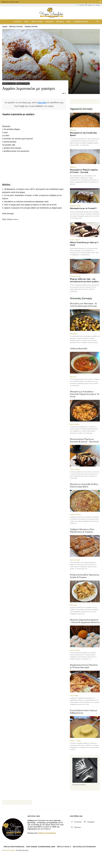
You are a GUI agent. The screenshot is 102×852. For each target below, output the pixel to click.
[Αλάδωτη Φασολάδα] (85, 363)
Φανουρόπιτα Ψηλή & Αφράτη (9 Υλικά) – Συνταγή (84, 171)
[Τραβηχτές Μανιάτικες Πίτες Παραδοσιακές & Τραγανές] (85, 546)
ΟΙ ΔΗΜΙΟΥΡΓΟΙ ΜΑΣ (81, 21)
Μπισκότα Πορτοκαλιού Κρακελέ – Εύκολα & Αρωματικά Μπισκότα (85, 621)
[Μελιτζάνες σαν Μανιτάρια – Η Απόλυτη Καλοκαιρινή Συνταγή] (85, 320)
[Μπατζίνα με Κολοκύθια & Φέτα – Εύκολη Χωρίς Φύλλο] (85, 501)
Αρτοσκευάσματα (75, 560)
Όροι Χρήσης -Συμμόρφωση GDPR (40, 847)
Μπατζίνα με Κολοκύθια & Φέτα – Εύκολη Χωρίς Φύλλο (84, 485)
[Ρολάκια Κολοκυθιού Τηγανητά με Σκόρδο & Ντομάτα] (85, 591)
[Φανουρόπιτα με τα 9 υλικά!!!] (85, 195)
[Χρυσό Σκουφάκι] (51, 13)
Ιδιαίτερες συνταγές (16, 26)
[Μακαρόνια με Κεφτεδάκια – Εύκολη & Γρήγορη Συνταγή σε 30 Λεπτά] (85, 411)
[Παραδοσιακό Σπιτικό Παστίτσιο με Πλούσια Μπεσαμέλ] (85, 682)
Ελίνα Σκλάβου (74, 696)
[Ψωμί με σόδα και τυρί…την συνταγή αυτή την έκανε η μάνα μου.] (85, 266)
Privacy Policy (64, 847)
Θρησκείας (73, 130)
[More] (51, 233)
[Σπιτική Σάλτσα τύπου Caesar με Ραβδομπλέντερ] (85, 727)
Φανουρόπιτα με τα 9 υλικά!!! (83, 208)
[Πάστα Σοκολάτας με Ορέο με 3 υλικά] (85, 229)
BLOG (69, 21)
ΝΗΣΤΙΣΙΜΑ (49, 21)
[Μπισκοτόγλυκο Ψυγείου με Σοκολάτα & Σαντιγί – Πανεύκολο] (85, 456)
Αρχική (4, 26)
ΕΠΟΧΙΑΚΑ (60, 21)
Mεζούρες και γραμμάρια (84, 847)
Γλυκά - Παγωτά (75, 240)
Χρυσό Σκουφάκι (9, 850)
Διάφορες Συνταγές (23, 83)
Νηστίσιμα (73, 377)
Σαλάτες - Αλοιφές (75, 741)
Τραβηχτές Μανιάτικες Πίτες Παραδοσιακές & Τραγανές (82, 530)
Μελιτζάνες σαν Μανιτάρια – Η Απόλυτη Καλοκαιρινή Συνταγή (83, 304)
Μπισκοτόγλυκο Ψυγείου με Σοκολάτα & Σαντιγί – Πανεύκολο (84, 440)
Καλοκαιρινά (73, 334)
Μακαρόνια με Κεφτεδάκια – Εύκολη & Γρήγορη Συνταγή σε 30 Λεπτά (84, 394)
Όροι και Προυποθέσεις (14, 847)
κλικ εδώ (42, 102)
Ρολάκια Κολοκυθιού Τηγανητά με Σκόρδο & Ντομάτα (84, 576)
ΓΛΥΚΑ (26, 21)
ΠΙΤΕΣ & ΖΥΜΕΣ (37, 21)
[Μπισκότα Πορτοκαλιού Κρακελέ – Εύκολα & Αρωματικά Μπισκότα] (85, 636)
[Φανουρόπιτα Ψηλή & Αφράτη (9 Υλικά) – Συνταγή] (85, 156)
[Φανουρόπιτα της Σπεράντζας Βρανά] (85, 120)
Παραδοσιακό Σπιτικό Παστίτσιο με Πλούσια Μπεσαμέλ (84, 666)
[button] (97, 22)
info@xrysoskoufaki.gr (47, 833)
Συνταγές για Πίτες (75, 514)
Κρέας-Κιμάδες (74, 424)
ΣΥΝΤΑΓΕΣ (17, 21)
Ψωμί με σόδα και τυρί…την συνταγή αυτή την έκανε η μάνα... (85, 280)
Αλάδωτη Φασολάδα (78, 348)
